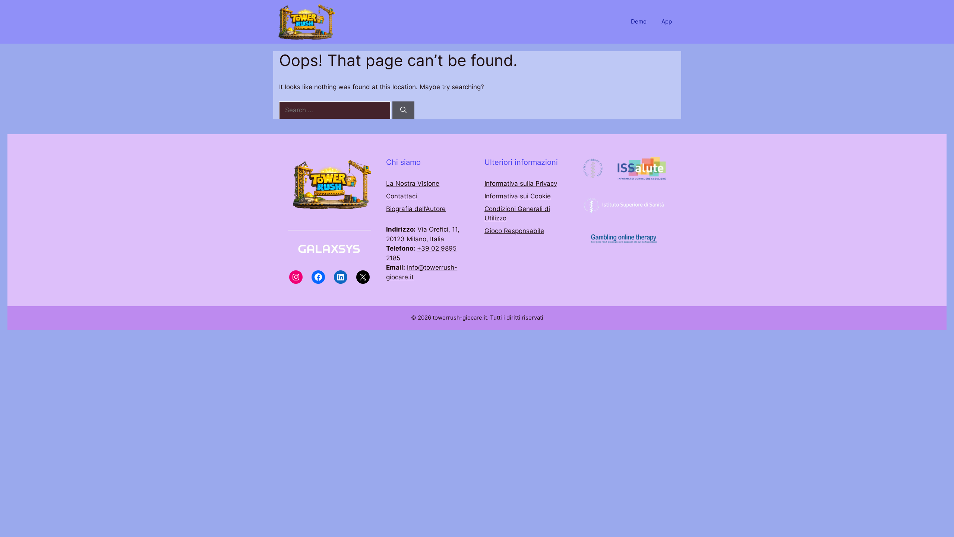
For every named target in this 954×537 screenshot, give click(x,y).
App (666, 21)
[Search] (403, 110)
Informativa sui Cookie (517, 196)
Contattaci (401, 196)
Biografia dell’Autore (416, 209)
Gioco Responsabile (514, 231)
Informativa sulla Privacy (520, 183)
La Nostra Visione (412, 183)
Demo (639, 21)
